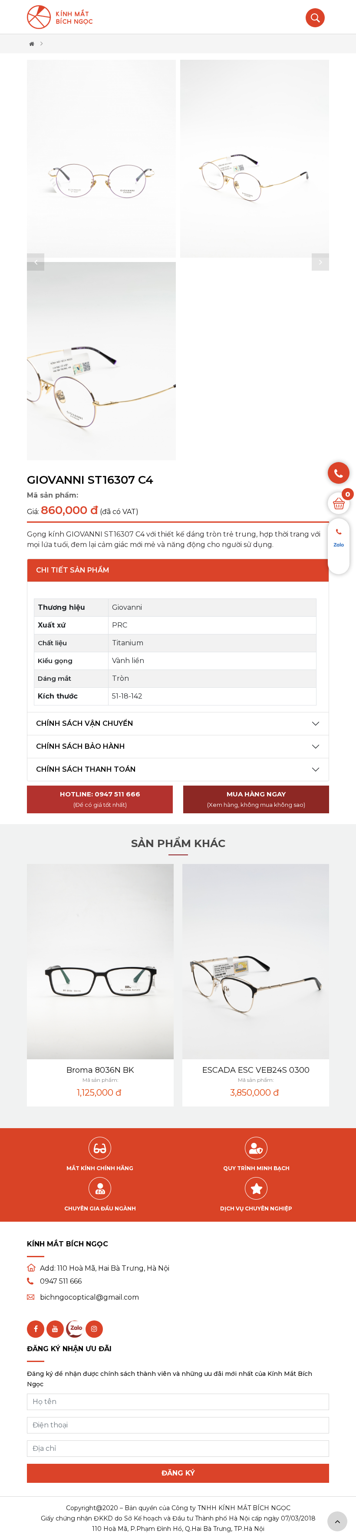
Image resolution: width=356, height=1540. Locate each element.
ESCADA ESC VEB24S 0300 (256, 1070)
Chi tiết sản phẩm (72, 570)
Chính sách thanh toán (86, 769)
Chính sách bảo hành (80, 746)
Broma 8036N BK (100, 1070)
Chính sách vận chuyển (84, 723)
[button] (35, 262)
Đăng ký (178, 1473)
